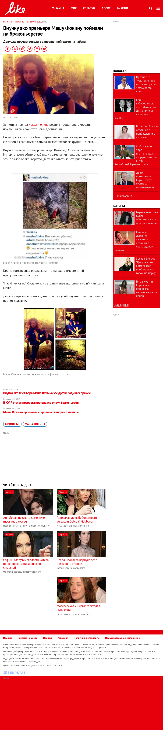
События (89, 8)
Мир (74, 8)
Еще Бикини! (121, 304)
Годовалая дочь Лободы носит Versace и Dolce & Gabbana (77, 520)
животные (12, 424)
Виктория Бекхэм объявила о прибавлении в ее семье (147, 132)
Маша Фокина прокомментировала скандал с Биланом (40, 412)
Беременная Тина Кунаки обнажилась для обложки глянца (147, 217)
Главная (7, 21)
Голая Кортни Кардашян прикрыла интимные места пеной (146, 289)
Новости (120, 71)
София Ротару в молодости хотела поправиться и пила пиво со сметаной (26, 564)
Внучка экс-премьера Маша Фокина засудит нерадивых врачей (47, 393)
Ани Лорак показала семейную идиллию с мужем (24, 520)
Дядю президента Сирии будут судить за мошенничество (146, 180)
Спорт (106, 8)
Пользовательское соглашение (122, 637)
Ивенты (47, 637)
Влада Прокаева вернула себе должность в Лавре (77, 562)
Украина (58, 8)
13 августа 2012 (34, 21)
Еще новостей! (123, 196)
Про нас (7, 637)
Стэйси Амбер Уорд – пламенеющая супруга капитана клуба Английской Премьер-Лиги (136, 155)
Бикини (122, 8)
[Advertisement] (54, 457)
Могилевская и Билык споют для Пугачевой (78, 608)
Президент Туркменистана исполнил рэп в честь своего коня (146, 84)
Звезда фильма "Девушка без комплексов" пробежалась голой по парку (146, 266)
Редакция (62, 637)
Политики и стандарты (86, 637)
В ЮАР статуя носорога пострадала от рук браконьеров (41, 402)
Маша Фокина (39, 124)
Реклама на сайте (27, 637)
